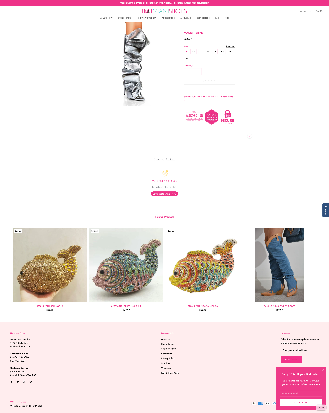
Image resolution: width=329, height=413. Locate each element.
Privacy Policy (168, 358)
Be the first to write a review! (164, 194)
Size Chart (166, 363)
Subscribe (301, 402)
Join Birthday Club (170, 372)
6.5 (193, 51)
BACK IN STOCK (125, 18)
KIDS (227, 18)
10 (186, 58)
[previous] (8, 267)
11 (194, 58)
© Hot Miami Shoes (18, 402)
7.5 (208, 51)
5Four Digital (35, 405)
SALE (217, 18)
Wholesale (166, 368)
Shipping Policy (168, 348)
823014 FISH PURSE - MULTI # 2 (126, 306)
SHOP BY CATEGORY (147, 18)
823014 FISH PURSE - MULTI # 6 (203, 306)
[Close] (323, 370)
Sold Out (209, 81)
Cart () (319, 11)
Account (303, 11)
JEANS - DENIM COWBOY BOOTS (279, 306)
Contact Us (166, 353)
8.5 (222, 51)
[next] (321, 267)
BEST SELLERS (203, 18)
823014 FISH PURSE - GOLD (50, 306)
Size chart (230, 45)
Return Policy (167, 343)
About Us (165, 339)
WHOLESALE (185, 18)
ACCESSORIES (168, 18)
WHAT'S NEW (106, 18)
